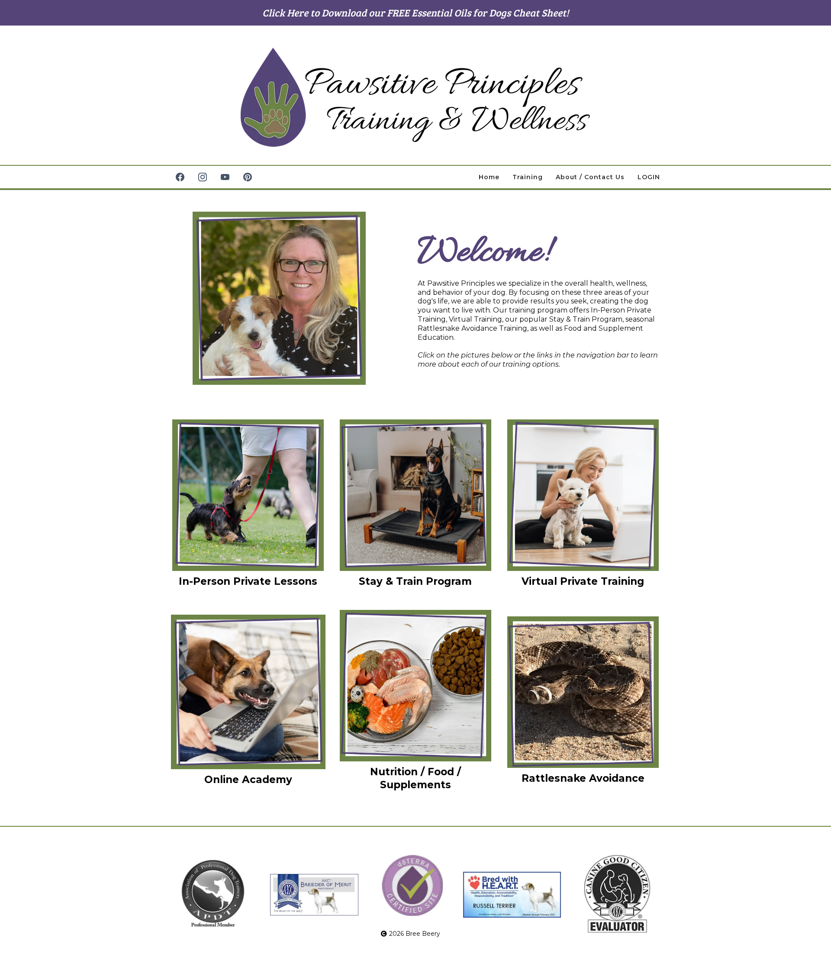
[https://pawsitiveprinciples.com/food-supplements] (415, 685)
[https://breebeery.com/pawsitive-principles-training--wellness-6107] (415, 97)
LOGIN (649, 177)
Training (527, 177)
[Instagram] (202, 177)
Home (489, 177)
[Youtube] (225, 177)
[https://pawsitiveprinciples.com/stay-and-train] (415, 495)
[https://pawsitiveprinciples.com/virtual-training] (583, 495)
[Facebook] (180, 177)
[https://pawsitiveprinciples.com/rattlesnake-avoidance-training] (583, 692)
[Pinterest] (247, 177)
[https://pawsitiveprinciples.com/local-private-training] (248, 495)
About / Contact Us (590, 177)
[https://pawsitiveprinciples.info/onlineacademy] (248, 692)
